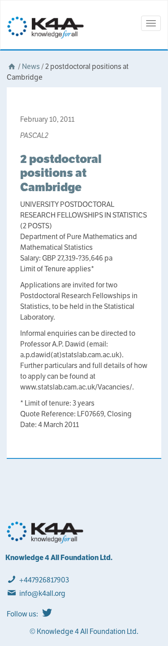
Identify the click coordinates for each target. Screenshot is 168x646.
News (31, 66)
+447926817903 (44, 580)
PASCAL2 (34, 135)
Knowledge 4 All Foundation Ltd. (58, 557)
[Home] (12, 66)
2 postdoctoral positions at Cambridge (61, 172)
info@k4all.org (42, 593)
